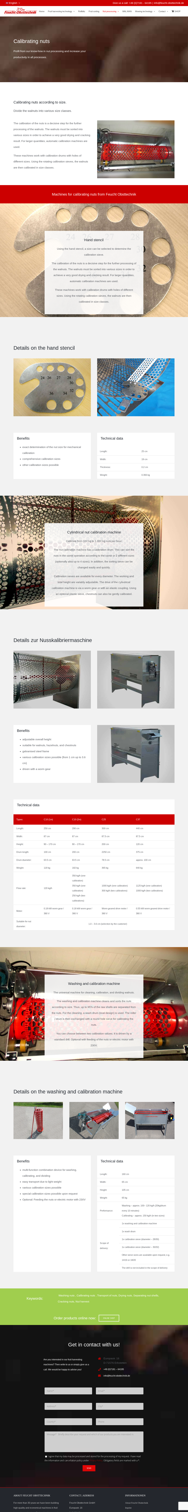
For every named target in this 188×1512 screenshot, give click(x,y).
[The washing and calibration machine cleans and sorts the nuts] (136, 121)
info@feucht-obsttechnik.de (169, 3)
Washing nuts (66, 1295)
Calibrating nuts (86, 1295)
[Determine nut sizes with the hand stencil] (52, 359)
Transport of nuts (107, 1295)
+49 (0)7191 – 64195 (113, 1369)
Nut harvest (82, 1301)
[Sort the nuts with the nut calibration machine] (52, 652)
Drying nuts (125, 1295)
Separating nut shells (145, 1295)
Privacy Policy (95, 1460)
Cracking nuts (66, 1301)
